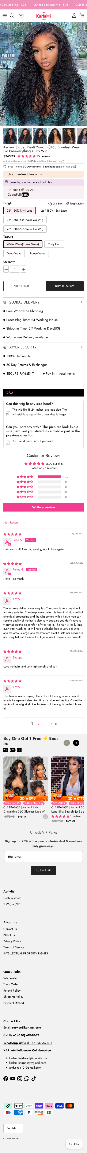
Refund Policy (11, 990)
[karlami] (43, 15)
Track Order (10, 984)
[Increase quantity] (23, 269)
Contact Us (10, 929)
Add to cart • (22, 286)
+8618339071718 (27, 1043)
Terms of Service (13, 947)
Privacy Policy (12, 941)
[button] (27, 156)
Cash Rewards (12, 898)
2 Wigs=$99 (11, 904)
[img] (12, 534)
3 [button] (45, 724)
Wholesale (9, 978)
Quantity (9, 262)
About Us (9, 935)
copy (25, 194)
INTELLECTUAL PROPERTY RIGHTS (25, 953)
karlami (15, 1138)
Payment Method (13, 1003)
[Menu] (4, 15)
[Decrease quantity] (6, 269)
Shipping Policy (13, 997)
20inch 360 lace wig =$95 (51, 5)
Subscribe (43, 870)
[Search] (14, 15)
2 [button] (38, 724)
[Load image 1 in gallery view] (43, 74)
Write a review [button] (43, 507)
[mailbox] (21, 15)
